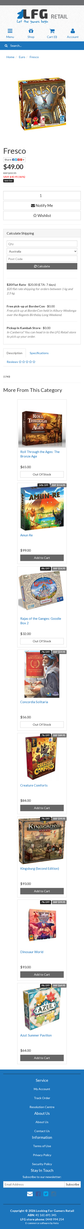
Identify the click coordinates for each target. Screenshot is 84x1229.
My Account (42, 1089)
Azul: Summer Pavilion (36, 1035)
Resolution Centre (42, 1107)
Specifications (39, 353)
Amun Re (26, 535)
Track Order (42, 1098)
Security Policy (42, 1164)
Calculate (43, 266)
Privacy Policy (42, 1155)
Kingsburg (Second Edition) (39, 868)
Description (14, 353)
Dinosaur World (31, 952)
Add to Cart (42, 558)
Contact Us (42, 1131)
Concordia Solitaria (34, 702)
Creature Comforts (34, 785)
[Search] (6, 45)
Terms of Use (42, 1146)
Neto (56, 1223)
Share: (8, 159)
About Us (42, 1122)
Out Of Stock (42, 474)
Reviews (13, 362)
